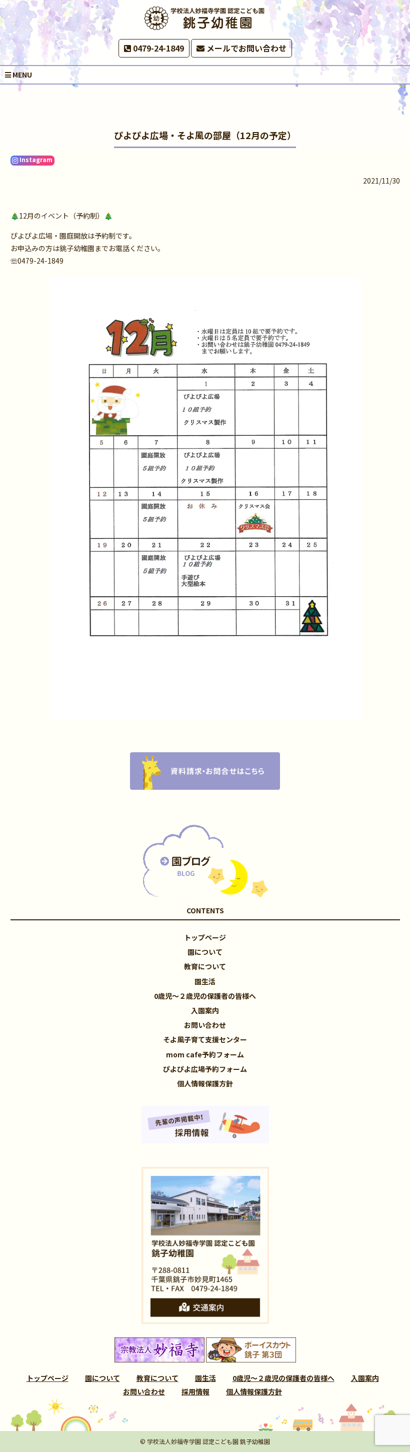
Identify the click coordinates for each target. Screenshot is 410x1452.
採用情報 (196, 1391)
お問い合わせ (205, 1025)
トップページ (205, 937)
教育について (205, 966)
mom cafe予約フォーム (205, 1054)
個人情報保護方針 (205, 1083)
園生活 (205, 981)
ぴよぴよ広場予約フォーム (205, 1069)
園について (205, 952)
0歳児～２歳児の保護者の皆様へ (205, 996)
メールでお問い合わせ (245, 48)
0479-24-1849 (157, 48)
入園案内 (205, 1010)
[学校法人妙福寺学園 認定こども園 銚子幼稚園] (205, 18)
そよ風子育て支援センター (205, 1039)
